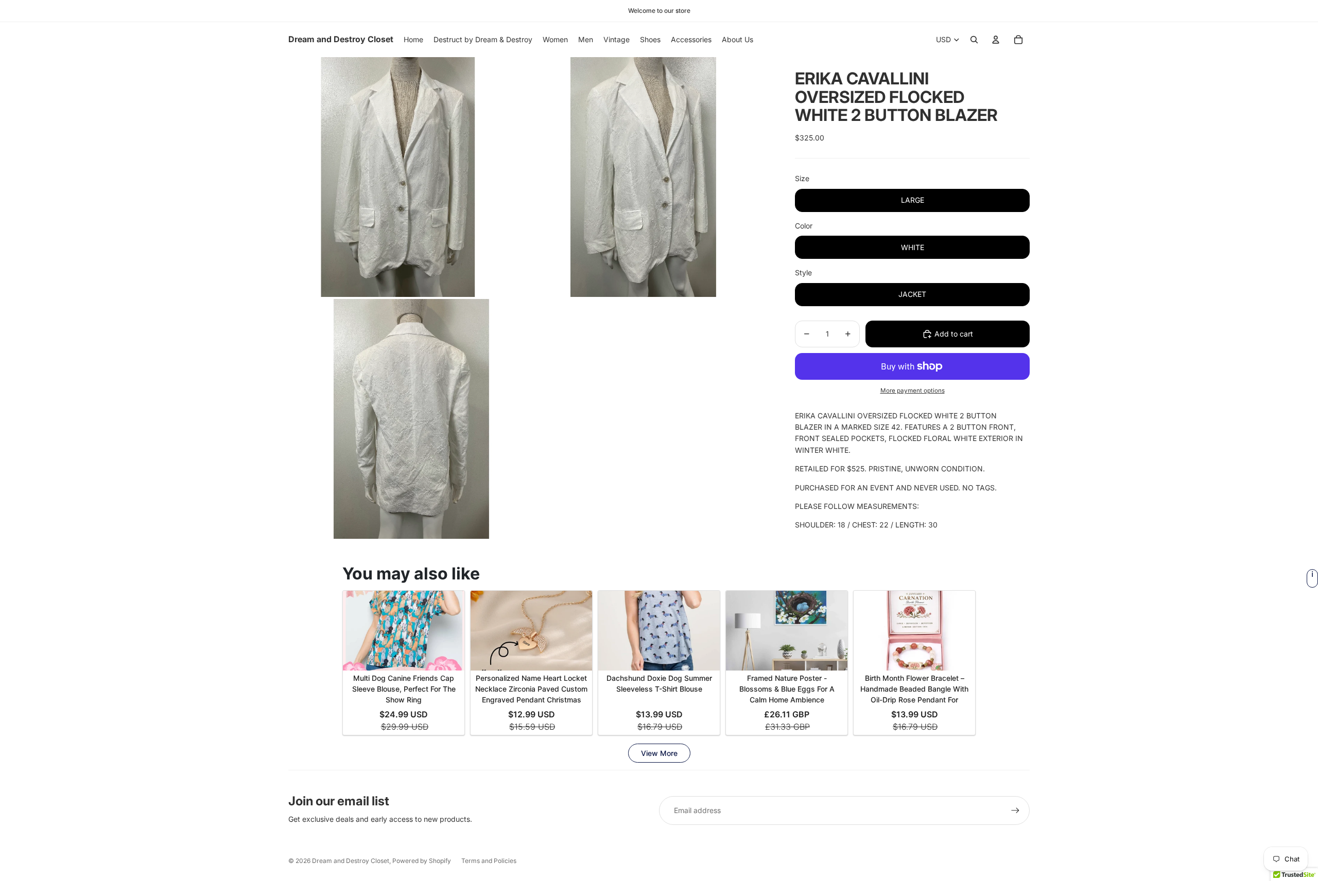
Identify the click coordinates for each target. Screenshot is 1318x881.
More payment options (912, 390)
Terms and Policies (488, 861)
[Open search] (974, 39)
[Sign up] (1015, 810)
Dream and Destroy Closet (350, 861)
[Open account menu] (995, 39)
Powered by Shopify (421, 861)
